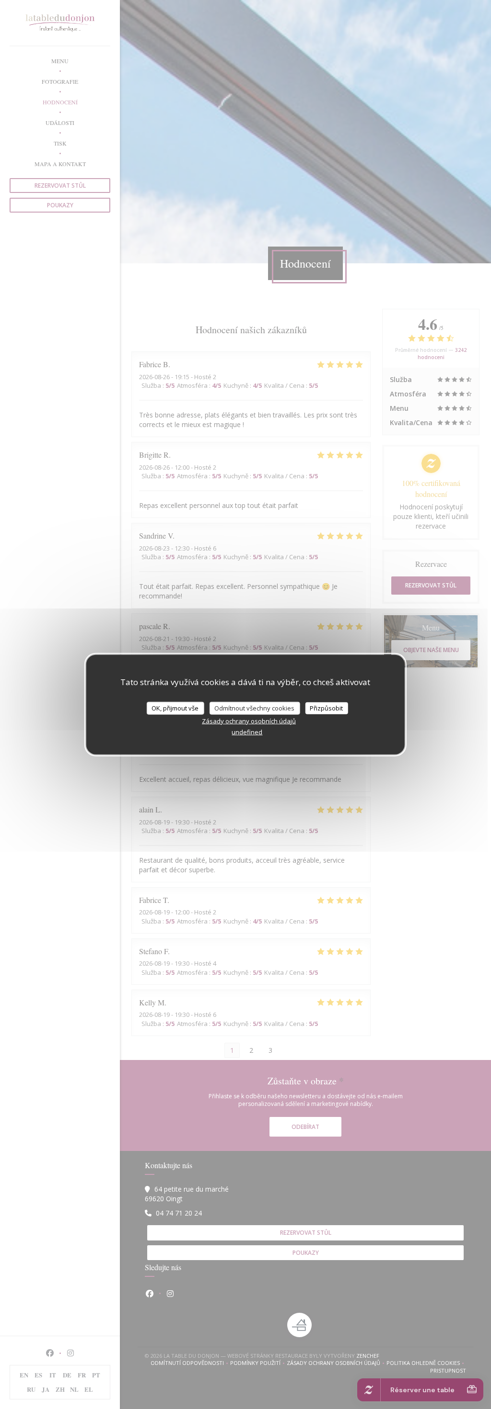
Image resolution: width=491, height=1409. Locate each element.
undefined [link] (247, 732)
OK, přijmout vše (175, 707)
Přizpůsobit (326, 707)
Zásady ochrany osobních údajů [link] (249, 721)
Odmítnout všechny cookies (254, 707)
